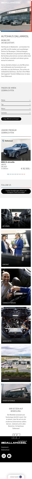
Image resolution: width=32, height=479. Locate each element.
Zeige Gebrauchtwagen (11, 119)
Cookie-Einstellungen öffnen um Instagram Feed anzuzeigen (16, 191)
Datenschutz (5, 450)
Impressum (5, 447)
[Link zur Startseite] (11, 2)
